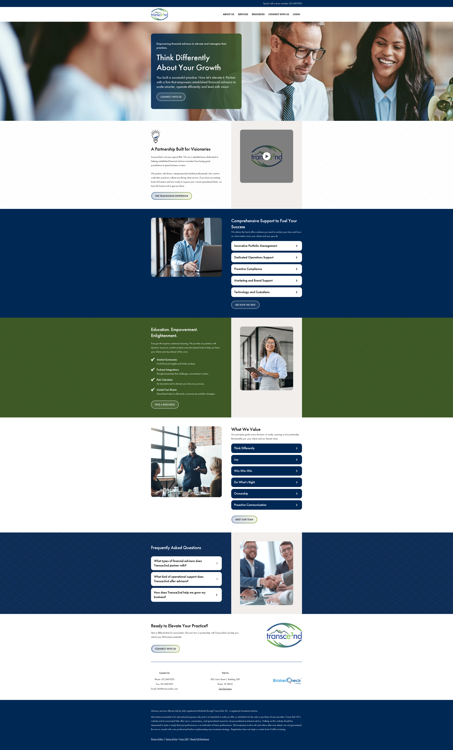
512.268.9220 (295, 3)
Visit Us (225, 672)
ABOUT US (228, 14)
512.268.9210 (166, 684)
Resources (258, 14)
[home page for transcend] (284, 635)
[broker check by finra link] (287, 681)
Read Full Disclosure (200, 739)
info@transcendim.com (167, 688)
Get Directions (225, 688)
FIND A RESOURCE (165, 404)
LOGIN (296, 14)
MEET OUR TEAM (244, 519)
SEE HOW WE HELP (245, 304)
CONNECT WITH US (278, 14)
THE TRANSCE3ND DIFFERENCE (171, 195)
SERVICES (243, 14)
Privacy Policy (157, 739)
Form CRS (183, 739)
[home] (159, 14)
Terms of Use (171, 739)
